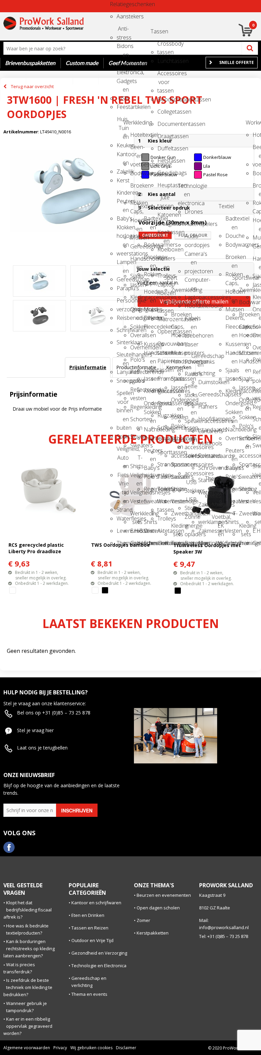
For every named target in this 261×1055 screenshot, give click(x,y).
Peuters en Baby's (150, 453)
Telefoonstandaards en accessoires (191, 458)
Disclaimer (126, 1048)
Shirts (177, 489)
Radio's (191, 374)
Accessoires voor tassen (163, 75)
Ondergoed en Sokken (136, 311)
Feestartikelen (123, 107)
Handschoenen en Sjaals (136, 261)
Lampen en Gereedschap (123, 264)
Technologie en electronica (184, 188)
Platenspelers (191, 224)
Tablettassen (163, 476)
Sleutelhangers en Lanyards (123, 357)
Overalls (136, 335)
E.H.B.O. (136, 530)
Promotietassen (163, 378)
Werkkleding (129, 122)
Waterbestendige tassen (163, 503)
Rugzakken (163, 415)
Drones (191, 211)
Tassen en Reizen (89, 928)
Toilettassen (163, 489)
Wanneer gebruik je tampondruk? (26, 1006)
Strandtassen (163, 464)
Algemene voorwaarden (26, 1048)
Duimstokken (204, 382)
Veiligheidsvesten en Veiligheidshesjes (136, 477)
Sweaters (136, 445)
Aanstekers (123, 16)
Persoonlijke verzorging (123, 303)
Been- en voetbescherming (136, 149)
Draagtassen (163, 136)
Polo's (136, 359)
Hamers (204, 406)
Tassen (157, 31)
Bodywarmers (136, 173)
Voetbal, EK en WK (218, 519)
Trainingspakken (177, 543)
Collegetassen (163, 111)
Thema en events (211, 481)
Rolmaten (204, 455)
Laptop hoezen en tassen (163, 287)
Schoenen (150, 543)
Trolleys (163, 518)
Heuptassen (163, 185)
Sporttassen (163, 452)
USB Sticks (191, 502)
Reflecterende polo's (136, 374)
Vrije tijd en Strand (123, 486)
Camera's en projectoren (191, 256)
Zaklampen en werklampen (204, 507)
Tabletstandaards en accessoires (191, 432)
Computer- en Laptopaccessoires (191, 282)
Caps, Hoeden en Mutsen (136, 213)
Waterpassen (204, 492)
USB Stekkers (191, 484)
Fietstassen (163, 160)
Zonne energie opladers (191, 519)
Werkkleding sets (136, 516)
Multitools (204, 443)
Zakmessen (204, 530)
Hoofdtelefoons (191, 306)
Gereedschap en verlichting (197, 358)
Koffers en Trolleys (163, 260)
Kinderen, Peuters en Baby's (123, 195)
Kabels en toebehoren (191, 320)
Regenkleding (136, 407)
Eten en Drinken (87, 915)
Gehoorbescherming (136, 543)
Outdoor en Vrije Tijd (92, 940)
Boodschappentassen (163, 99)
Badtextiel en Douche (150, 221)
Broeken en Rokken (136, 188)
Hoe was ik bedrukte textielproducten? (27, 929)
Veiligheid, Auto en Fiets (123, 451)
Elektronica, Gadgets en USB (123, 74)
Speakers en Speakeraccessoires (191, 406)
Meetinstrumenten (204, 543)
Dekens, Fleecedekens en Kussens (150, 320)
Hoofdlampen (204, 419)
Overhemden (136, 347)
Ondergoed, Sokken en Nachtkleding (150, 405)
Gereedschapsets (204, 394)
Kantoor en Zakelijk (123, 156)
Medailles (218, 504)
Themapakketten (123, 543)
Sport (123, 436)
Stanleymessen (204, 480)
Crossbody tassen (163, 46)
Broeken (177, 314)
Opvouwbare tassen (163, 346)
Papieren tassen (163, 363)
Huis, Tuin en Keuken (123, 121)
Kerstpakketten (153, 933)
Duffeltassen (163, 148)
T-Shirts (136, 460)
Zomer (143, 920)
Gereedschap (136, 246)
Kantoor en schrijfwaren (96, 903)
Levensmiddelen (123, 530)
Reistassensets (163, 403)
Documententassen (163, 124)
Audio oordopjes (191, 238)
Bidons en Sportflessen (123, 48)
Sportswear (238, 277)
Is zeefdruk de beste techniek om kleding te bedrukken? (27, 987)
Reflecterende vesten (136, 392)
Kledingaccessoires (136, 297)
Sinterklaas (123, 342)
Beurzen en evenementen (164, 895)
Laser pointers (191, 346)
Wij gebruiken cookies (91, 1048)
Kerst (123, 180)
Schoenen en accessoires (177, 440)
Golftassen (163, 543)
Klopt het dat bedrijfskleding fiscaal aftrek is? (27, 910)
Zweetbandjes (177, 513)
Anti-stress (123, 31)
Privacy (60, 1048)
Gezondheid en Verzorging (99, 953)
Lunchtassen (163, 61)
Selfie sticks (191, 388)
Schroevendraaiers (204, 468)
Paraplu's (123, 288)
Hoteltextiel (136, 134)
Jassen (136, 285)
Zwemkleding (177, 290)
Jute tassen (163, 199)
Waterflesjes (123, 518)
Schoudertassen (163, 440)
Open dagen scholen (158, 908)
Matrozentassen (163, 319)
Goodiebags (163, 173)
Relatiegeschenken (116, 4)
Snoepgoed (123, 380)
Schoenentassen (163, 427)
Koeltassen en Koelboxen (163, 234)
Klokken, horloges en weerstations (123, 229)
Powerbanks (191, 361)
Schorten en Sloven (136, 421)
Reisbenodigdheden (123, 318)
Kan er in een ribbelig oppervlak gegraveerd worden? (27, 1026)
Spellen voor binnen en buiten (123, 395)
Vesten (136, 501)
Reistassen (163, 391)
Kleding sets (177, 528)
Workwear (252, 122)
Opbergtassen (163, 331)
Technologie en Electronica (98, 965)
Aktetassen (163, 530)
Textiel (143, 206)
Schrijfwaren (123, 330)
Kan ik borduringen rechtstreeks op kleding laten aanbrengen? (29, 948)
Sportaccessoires (177, 464)
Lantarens (204, 431)
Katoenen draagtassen (163, 217)
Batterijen (191, 543)
